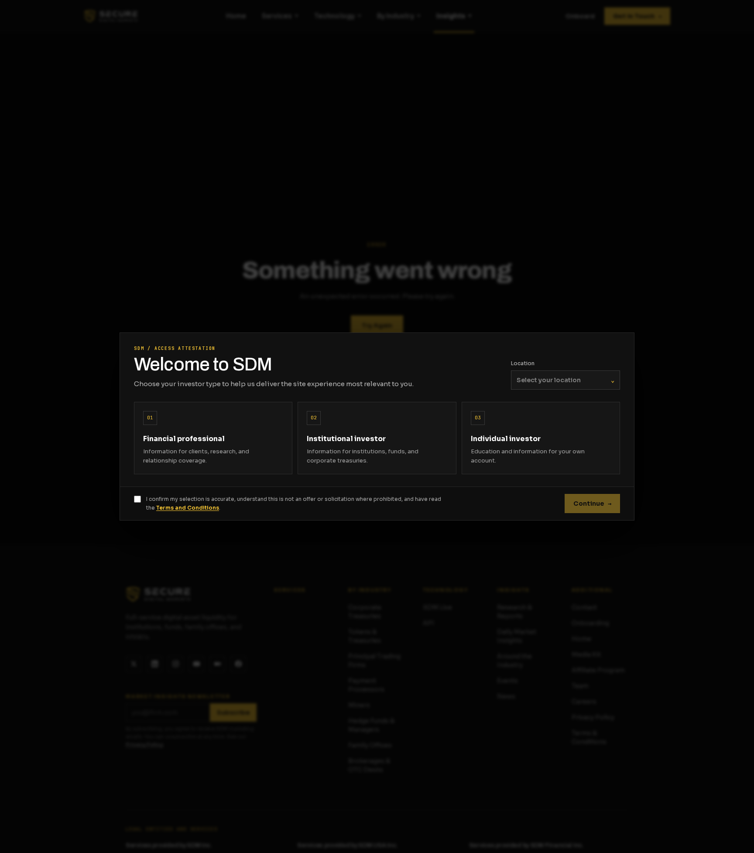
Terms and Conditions (187, 507)
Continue (592, 503)
